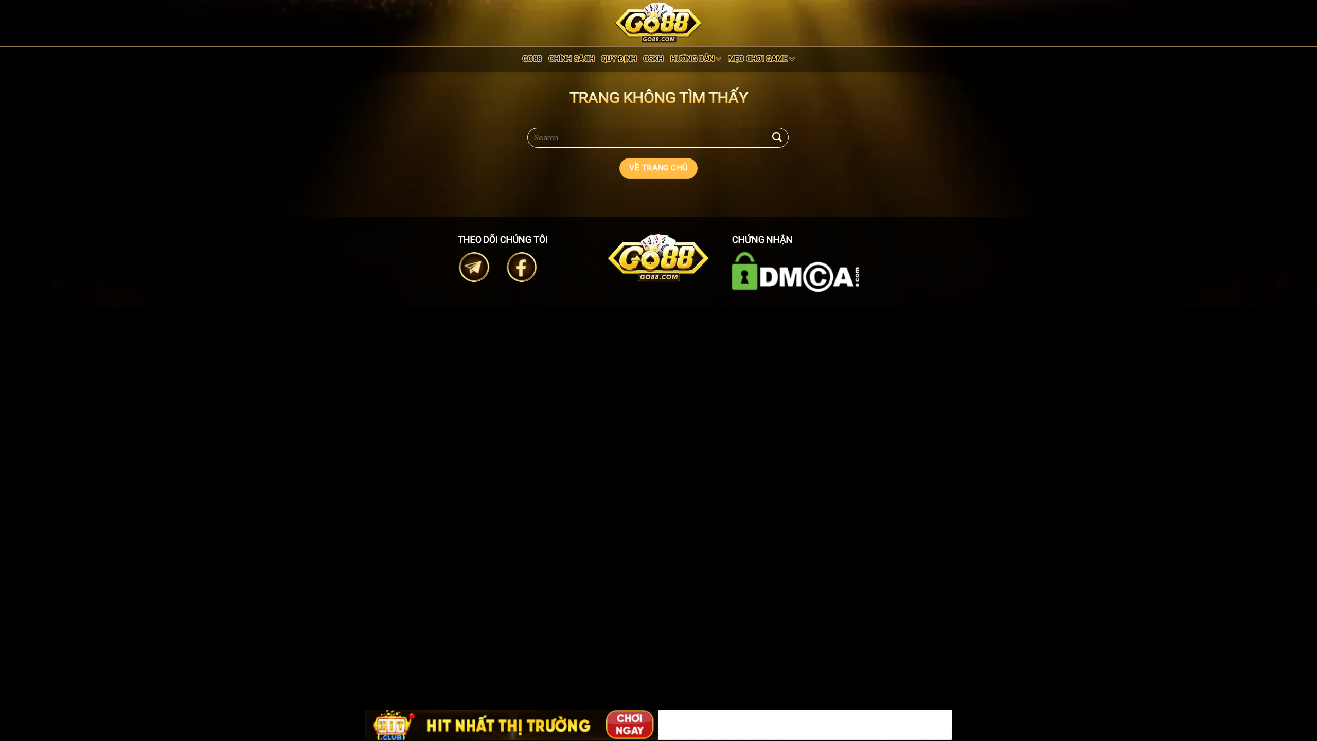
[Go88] (658, 22)
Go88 (532, 59)
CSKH (653, 59)
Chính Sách (571, 59)
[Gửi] (777, 138)
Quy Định (618, 59)
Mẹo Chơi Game (758, 59)
